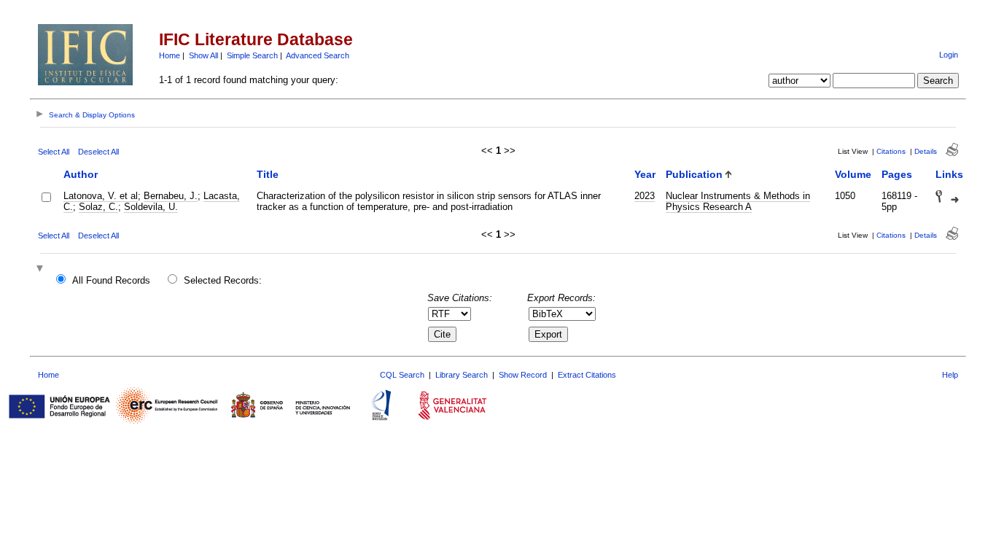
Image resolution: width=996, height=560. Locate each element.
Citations (891, 151)
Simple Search (252, 55)
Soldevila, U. (151, 206)
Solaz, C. (98, 206)
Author (80, 174)
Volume (853, 174)
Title (268, 174)
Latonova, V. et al (100, 195)
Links (949, 174)
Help (950, 374)
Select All (53, 151)
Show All (203, 55)
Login (948, 54)
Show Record (523, 374)
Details (925, 151)
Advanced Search (317, 55)
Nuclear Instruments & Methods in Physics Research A (738, 201)
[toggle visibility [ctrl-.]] (41, 269)
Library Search (461, 374)
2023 (644, 195)
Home (169, 55)
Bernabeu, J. (171, 195)
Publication (694, 174)
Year (644, 174)
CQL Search (402, 374)
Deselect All (98, 151)
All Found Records (111, 280)
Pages (897, 174)
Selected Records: (223, 280)
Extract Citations (587, 374)
